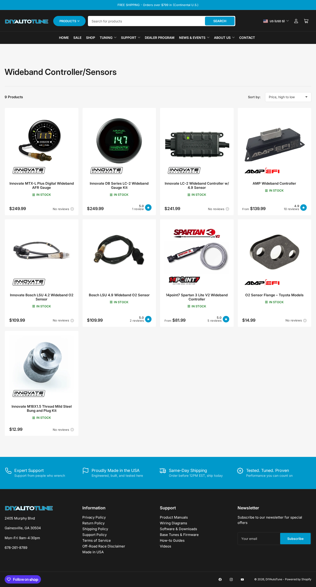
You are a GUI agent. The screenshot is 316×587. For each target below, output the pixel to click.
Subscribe (295, 539)
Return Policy (93, 523)
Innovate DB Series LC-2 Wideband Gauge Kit (119, 185)
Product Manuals (174, 517)
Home (64, 38)
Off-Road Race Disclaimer (103, 546)
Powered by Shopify (298, 579)
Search (219, 21)
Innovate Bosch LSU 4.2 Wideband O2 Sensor (41, 297)
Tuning (106, 38)
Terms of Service (96, 540)
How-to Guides (172, 540)
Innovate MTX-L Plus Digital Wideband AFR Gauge (41, 185)
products (67, 21)
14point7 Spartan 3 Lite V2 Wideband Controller (197, 297)
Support (128, 38)
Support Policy (94, 534)
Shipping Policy (95, 529)
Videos (165, 546)
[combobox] (161, 21)
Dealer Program (159, 38)
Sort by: (254, 97)
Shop (90, 38)
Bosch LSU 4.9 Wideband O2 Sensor (119, 295)
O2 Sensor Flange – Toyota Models (274, 295)
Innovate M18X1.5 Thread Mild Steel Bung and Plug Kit (42, 408)
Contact (247, 38)
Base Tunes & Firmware (179, 534)
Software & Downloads (178, 529)
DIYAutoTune (274, 579)
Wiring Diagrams (173, 523)
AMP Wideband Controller (274, 183)
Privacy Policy (94, 517)
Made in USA (93, 552)
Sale (77, 38)
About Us (222, 38)
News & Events (192, 38)
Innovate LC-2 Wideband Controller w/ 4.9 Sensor (197, 185)
